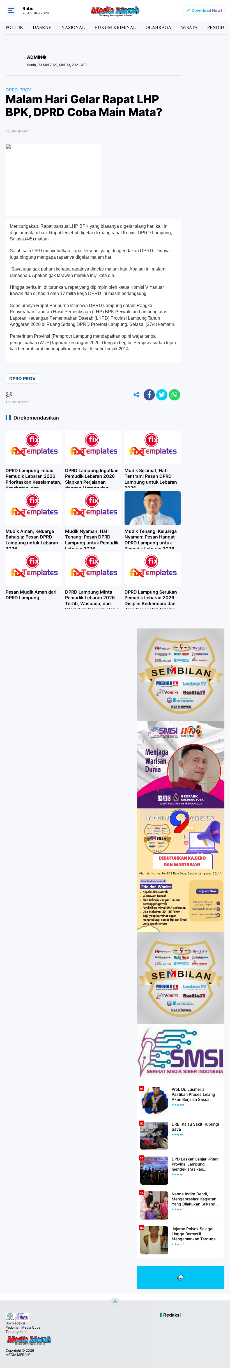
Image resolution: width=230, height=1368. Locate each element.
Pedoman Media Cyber (24, 1327)
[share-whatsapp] (174, 394)
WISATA (189, 27)
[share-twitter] (161, 394)
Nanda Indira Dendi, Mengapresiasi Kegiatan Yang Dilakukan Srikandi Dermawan (194, 1199)
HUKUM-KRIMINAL (115, 27)
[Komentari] (9, 394)
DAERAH (42, 27)
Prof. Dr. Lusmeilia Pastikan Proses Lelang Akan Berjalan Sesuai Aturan (193, 1094)
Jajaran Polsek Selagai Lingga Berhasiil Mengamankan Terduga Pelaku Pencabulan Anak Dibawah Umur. (194, 1234)
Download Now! (207, 10)
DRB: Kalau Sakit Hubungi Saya (195, 1127)
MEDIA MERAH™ (18, 1355)
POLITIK (14, 27)
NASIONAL (73, 27)
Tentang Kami (16, 1331)
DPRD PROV (18, 90)
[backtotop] (115, 1302)
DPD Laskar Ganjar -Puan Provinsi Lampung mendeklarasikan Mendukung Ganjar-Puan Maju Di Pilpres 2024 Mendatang (195, 1164)
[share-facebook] (149, 394)
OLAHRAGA (158, 27)
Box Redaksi (15, 1323)
